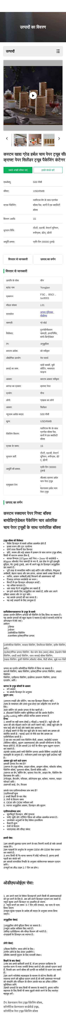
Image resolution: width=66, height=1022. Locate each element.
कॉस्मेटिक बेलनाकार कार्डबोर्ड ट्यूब (21, 1006)
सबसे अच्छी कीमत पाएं (17, 170)
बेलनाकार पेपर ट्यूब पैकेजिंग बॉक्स (25, 1002)
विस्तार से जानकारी (18, 259)
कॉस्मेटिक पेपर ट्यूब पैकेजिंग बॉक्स (21, 1011)
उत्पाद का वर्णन (47, 259)
